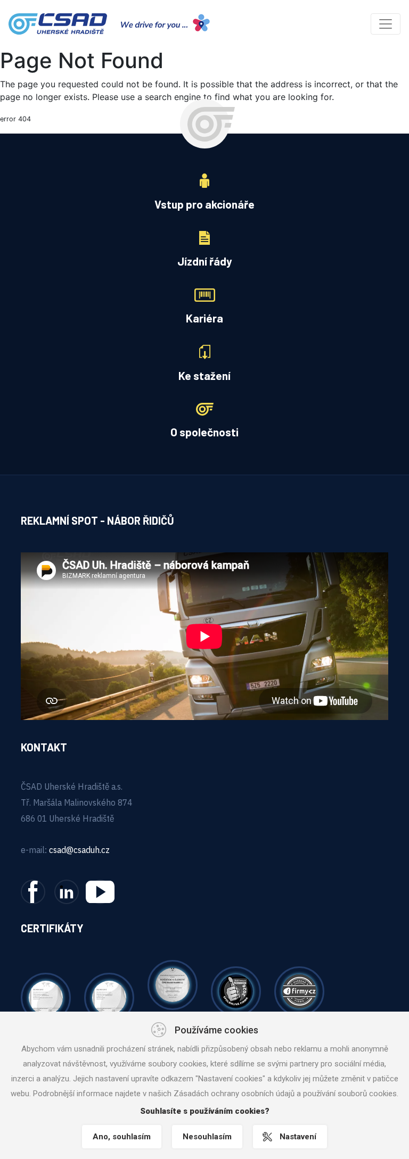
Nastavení (298, 1136)
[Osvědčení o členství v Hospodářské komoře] (173, 984)
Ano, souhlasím (122, 1136)
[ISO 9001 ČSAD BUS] (109, 996)
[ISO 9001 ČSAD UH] (46, 996)
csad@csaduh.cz (79, 850)
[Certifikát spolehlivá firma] (236, 990)
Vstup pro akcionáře (204, 204)
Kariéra (204, 318)
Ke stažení (204, 375)
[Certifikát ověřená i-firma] (299, 990)
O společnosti (204, 431)
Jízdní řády (204, 261)
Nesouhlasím (207, 1136)
